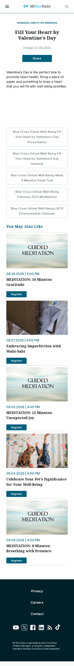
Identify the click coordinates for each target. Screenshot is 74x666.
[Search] (67, 7)
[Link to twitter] (24, 628)
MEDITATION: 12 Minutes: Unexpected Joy (29, 415)
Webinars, (23, 22)
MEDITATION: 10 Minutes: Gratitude (29, 282)
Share (37, 58)
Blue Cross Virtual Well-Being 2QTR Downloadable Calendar (37, 211)
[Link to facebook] (32, 628)
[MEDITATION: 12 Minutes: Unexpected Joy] (37, 384)
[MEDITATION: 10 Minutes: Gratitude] (37, 251)
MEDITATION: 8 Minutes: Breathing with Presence (28, 548)
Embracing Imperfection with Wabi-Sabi (33, 348)
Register (16, 294)
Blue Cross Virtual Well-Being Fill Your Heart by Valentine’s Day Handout (37, 159)
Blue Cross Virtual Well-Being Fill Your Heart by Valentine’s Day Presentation (37, 137)
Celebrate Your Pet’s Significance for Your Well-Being (36, 482)
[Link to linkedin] (41, 628)
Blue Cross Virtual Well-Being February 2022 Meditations (37, 194)
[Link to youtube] (15, 628)
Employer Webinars (44, 22)
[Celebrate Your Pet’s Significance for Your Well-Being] (37, 451)
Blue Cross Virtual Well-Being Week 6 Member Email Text (37, 177)
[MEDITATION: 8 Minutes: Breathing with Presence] (37, 517)
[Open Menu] (7, 7)
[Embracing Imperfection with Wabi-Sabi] (37, 318)
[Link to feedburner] (49, 628)
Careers (37, 602)
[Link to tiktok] (58, 628)
